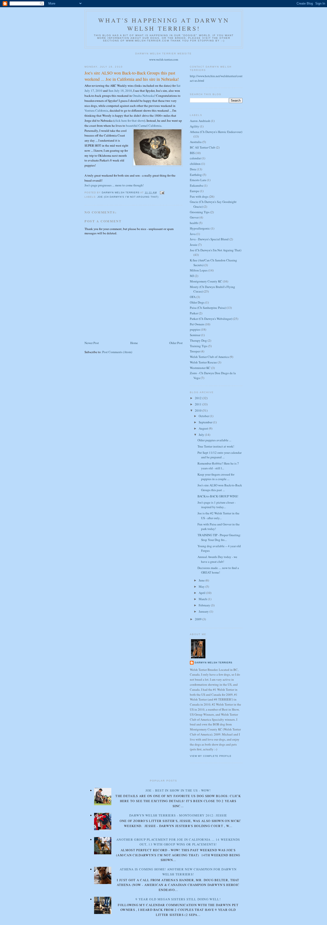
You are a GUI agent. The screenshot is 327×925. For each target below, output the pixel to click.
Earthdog (196, 174)
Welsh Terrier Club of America (209, 357)
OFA (193, 297)
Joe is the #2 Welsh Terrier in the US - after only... (218, 515)
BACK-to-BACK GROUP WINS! (217, 496)
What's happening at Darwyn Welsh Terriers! (163, 24)
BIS (192, 153)
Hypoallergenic (200, 228)
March (203, 599)
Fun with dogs (199, 196)
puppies (195, 329)
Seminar (195, 335)
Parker (194, 313)
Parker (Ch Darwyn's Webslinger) (211, 318)
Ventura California (96, 110)
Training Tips (198, 346)
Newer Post (92, 343)
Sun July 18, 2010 (120, 90)
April (202, 593)
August (204, 428)
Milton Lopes (199, 270)
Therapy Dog (198, 340)
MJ (192, 276)
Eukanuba (196, 185)
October (204, 416)
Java (193, 234)
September (206, 422)
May (202, 586)
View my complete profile (210, 756)
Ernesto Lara (198, 180)
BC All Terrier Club (202, 147)
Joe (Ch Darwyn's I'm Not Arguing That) (127, 196)
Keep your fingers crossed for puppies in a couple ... (215, 476)
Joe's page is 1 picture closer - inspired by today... (216, 504)
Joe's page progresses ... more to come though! (114, 185)
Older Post (176, 343)
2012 (198, 398)
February (205, 605)
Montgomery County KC (206, 281)
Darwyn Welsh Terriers (213, 662)
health (194, 223)
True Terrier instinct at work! (215, 446)
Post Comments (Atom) (117, 352)
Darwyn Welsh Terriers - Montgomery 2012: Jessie (178, 815)
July (202, 434)
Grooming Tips (199, 212)
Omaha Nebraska (143, 95)
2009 (198, 619)
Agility (194, 126)
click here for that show (129, 120)
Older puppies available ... (214, 440)
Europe (194, 191)
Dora (193, 169)
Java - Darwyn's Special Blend (209, 239)
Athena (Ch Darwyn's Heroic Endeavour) (216, 132)
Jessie (193, 244)
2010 (198, 410)
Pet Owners (197, 324)
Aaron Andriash (200, 121)
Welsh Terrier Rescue (203, 362)
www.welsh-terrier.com (163, 59)
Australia (196, 142)
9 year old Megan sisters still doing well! (178, 899)
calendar (195, 158)
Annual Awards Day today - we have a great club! (217, 559)
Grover (194, 217)
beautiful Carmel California (143, 125)
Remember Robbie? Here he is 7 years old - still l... (218, 465)
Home (134, 343)
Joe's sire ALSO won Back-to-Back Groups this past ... (219, 487)
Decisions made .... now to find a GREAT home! (218, 570)
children (195, 163)
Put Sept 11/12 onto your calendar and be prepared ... (219, 455)
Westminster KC (200, 368)
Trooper (195, 351)
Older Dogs (197, 302)
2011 (198, 404)
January (204, 611)
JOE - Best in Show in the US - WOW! (178, 790)
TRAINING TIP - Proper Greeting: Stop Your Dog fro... (219, 537)
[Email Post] (162, 192)
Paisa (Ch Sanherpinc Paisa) (208, 307)
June (202, 580)
